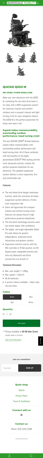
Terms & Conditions (21, 401)
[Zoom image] (21, 30)
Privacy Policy (21, 395)
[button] (7, 30)
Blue (31, 297)
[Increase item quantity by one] (10, 314)
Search (22, 390)
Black (12, 297)
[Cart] (37, 2)
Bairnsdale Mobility (23, 439)
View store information (13, 340)
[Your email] (10, 368)
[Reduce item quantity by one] (3, 314)
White (31, 302)
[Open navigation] (5, 3)
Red (12, 302)
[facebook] (21, 414)
